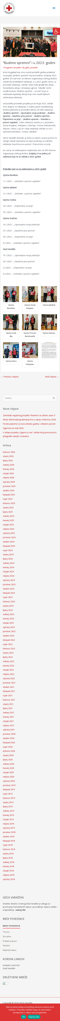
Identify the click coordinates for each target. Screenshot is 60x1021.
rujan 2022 (8, 644)
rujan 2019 (8, 793)
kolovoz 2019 (9, 798)
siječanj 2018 (9, 879)
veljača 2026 (8, 477)
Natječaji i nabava (9, 950)
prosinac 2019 (9, 785)
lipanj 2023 (8, 610)
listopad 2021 (9, 691)
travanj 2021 (8, 717)
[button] (56, 31)
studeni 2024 (8, 541)
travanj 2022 (8, 665)
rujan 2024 (8, 550)
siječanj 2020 (9, 781)
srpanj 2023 (8, 605)
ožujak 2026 (8, 473)
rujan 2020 (8, 746)
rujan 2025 (8, 499)
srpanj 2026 (8, 456)
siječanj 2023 (9, 627)
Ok (23, 1017)
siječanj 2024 (9, 580)
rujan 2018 (8, 845)
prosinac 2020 (9, 734)
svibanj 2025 (8, 516)
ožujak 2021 (8, 721)
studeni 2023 (8, 588)
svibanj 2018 (8, 862)
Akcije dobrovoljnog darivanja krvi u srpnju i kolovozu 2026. (29, 419)
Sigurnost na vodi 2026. (13, 428)
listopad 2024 (9, 546)
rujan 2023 (8, 597)
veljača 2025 (8, 529)
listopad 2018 (9, 840)
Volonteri (6, 946)
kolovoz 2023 (9, 601)
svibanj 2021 (8, 712)
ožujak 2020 (8, 772)
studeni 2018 (8, 836)
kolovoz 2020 (9, 751)
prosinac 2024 (9, 537)
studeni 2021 (8, 687)
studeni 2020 (8, 738)
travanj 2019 (8, 815)
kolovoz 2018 (9, 849)
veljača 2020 (8, 776)
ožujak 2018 (8, 870)
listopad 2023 (9, 593)
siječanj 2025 (9, 533)
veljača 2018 (8, 875)
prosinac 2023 (9, 584)
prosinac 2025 (9, 486)
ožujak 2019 (8, 819)
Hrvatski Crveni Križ (11, 965)
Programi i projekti (12, 67)
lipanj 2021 (8, 708)
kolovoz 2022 (9, 648)
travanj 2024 (8, 567)
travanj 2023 (8, 618)
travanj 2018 (8, 866)
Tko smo (6, 932)
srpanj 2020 (8, 755)
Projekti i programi (10, 941)
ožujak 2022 (8, 669)
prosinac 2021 (9, 682)
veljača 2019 (8, 823)
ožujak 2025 (8, 524)
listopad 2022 (9, 640)
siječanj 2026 (9, 482)
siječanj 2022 (9, 678)
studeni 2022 (8, 635)
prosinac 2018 (9, 832)
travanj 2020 (8, 768)
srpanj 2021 (8, 704)
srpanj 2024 (8, 554)
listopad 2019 (9, 789)
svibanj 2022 (8, 661)
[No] (56, 1012)
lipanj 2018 (8, 858)
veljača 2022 (8, 674)
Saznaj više (34, 1017)
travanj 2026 (8, 469)
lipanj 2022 (8, 657)
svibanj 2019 (8, 810)
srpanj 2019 (8, 802)
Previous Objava (9, 376)
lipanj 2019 (8, 806)
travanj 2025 (8, 520)
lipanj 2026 (8, 460)
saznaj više (21, 910)
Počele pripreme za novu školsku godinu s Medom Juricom (29, 424)
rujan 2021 (8, 695)
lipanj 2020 (8, 759)
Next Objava (52, 376)
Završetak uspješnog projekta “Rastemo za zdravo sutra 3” (29, 415)
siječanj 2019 (9, 828)
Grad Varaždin (9, 968)
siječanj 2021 (9, 729)
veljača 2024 (8, 575)
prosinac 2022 (9, 631)
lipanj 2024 (8, 558)
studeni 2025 (8, 490)
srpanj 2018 (8, 853)
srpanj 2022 (8, 652)
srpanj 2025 (8, 507)
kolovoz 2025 (9, 503)
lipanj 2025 (8, 512)
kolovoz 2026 (9, 452)
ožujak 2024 (8, 571)
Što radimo (7, 937)
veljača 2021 (8, 725)
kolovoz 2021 (9, 699)
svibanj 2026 (8, 464)
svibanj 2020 (8, 764)
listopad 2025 (9, 494)
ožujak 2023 (8, 623)
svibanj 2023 (8, 614)
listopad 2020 (9, 742)
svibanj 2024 (8, 563)
